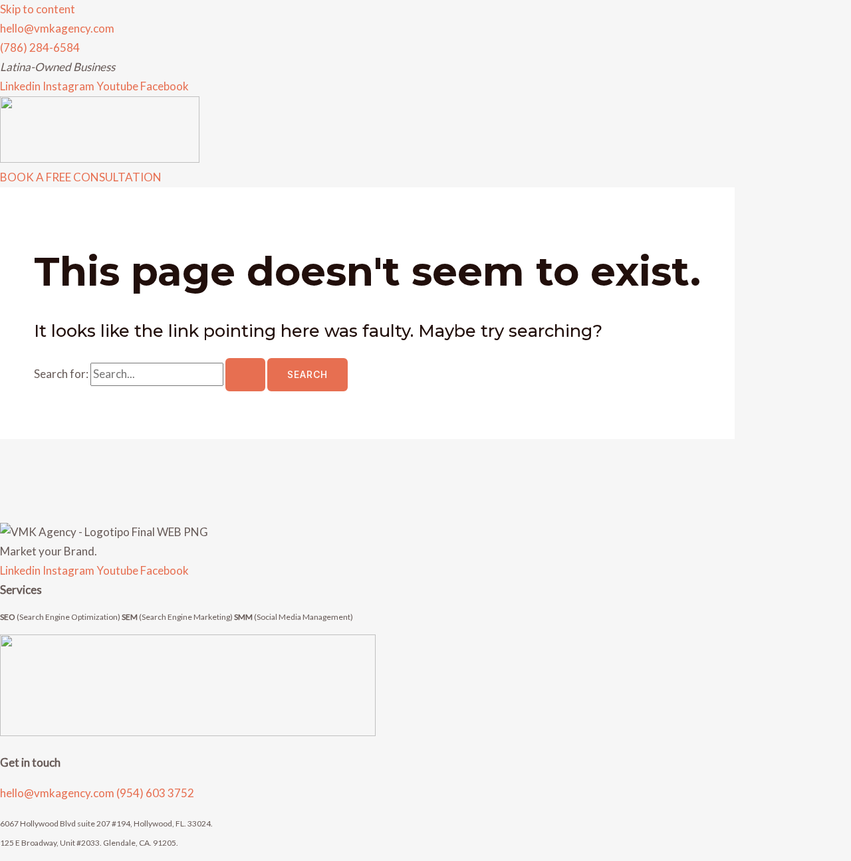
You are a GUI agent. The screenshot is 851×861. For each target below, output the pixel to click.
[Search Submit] (245, 374)
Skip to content (37, 9)
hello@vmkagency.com (58, 793)
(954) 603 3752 (155, 793)
